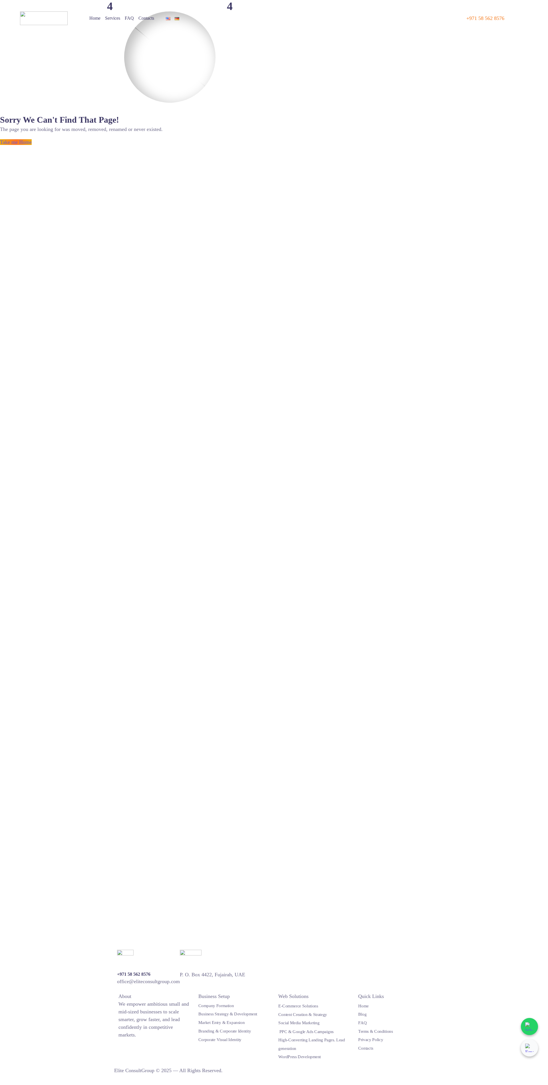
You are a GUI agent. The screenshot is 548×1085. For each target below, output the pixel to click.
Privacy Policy (370, 1039)
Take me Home (16, 142)
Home (94, 18)
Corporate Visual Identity (219, 1039)
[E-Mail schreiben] (529, 1047)
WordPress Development (299, 1056)
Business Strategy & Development (227, 1014)
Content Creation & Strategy (302, 1014)
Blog (362, 1014)
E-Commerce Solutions (298, 1006)
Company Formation (216, 1005)
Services (112, 18)
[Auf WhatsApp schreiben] (529, 1026)
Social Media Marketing (298, 1023)
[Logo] (44, 18)
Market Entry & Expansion (221, 1022)
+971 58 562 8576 (485, 18)
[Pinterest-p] (138, 1042)
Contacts (146, 18)
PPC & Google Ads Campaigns (306, 1031)
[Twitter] (120, 1042)
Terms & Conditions (375, 1031)
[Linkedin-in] (144, 1042)
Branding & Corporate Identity (224, 1031)
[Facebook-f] (126, 1042)
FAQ (129, 18)
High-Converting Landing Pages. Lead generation (311, 1043)
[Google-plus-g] (132, 1042)
